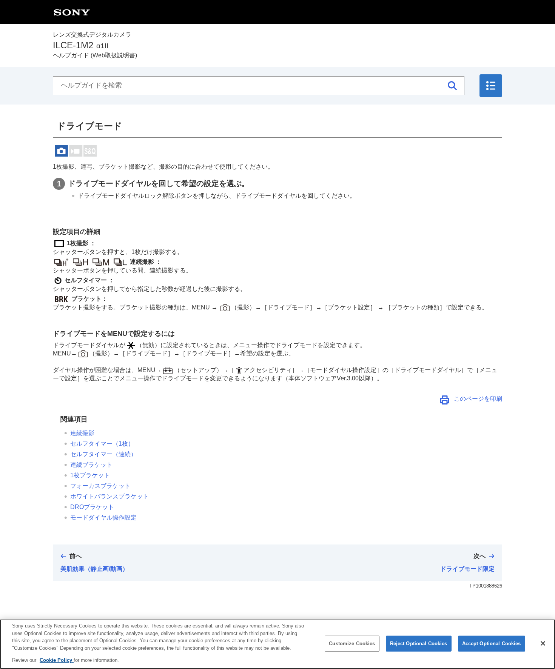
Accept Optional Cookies (491, 643)
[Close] (543, 643)
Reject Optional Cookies (418, 643)
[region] (277, 644)
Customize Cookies (352, 643)
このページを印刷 (478, 398)
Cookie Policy (57, 660)
